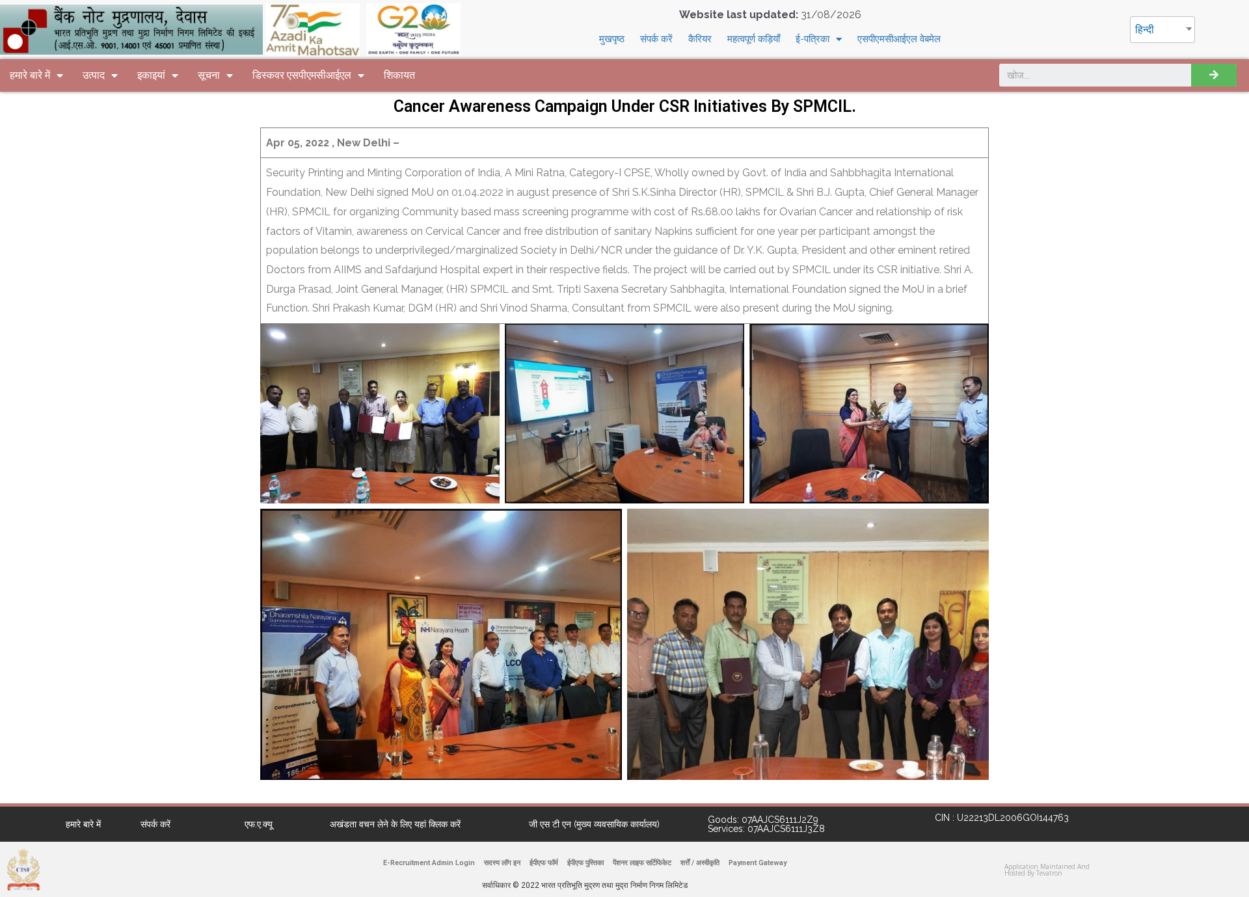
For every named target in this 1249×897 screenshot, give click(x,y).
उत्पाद (94, 75)
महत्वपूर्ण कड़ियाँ (753, 39)
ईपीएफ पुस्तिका (585, 863)
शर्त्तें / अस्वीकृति (699, 863)
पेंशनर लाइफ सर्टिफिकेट (642, 863)
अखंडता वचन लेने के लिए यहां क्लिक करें (395, 824)
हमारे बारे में (30, 75)
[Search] (1214, 75)
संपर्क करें (656, 39)
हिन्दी (1144, 29)
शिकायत (399, 75)
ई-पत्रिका (812, 39)
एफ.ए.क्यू (259, 824)
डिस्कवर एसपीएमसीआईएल (301, 75)
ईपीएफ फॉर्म (544, 863)
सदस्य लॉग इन (502, 863)
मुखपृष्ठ (611, 39)
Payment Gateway (757, 863)
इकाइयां (151, 75)
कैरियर (700, 39)
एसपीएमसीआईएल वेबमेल (899, 39)
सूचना (209, 75)
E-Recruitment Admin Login (429, 863)
